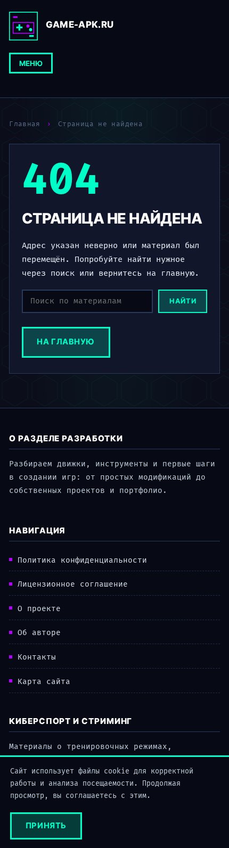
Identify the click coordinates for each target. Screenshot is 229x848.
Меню (31, 63)
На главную (66, 342)
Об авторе (39, 632)
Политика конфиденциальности (82, 560)
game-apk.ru (80, 24)
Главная (24, 124)
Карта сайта (44, 681)
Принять (46, 825)
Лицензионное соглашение (73, 584)
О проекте (39, 608)
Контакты (37, 657)
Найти (182, 301)
